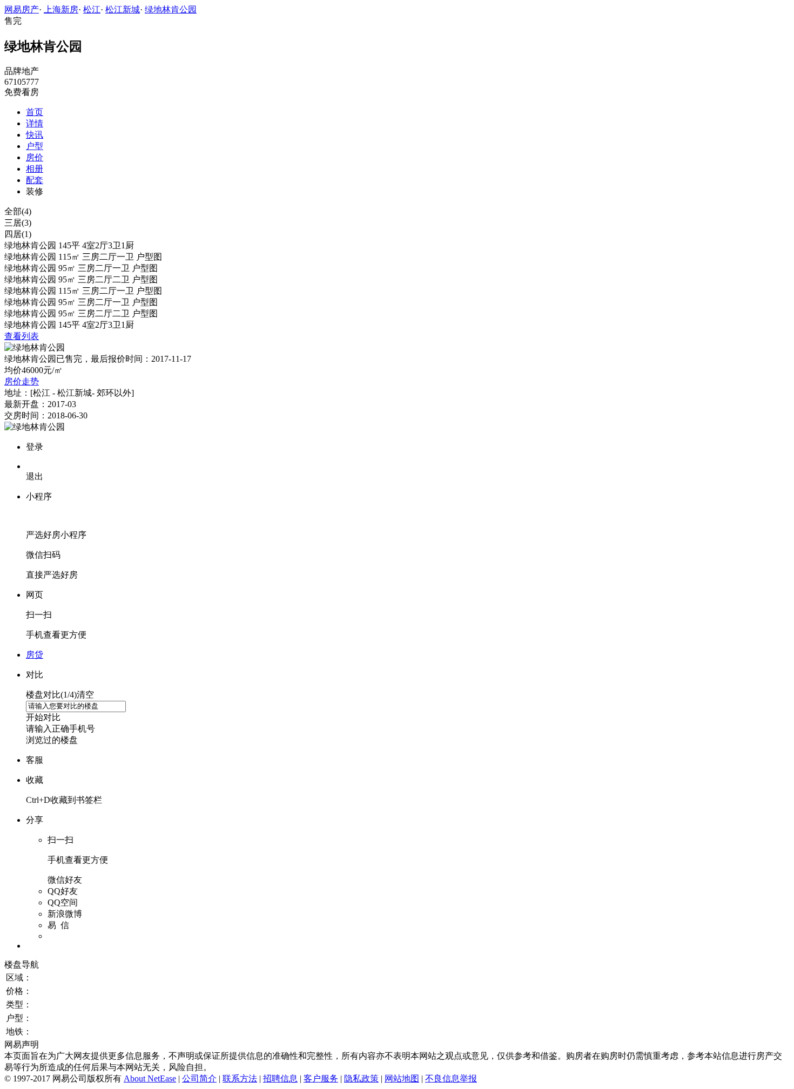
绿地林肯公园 (171, 9)
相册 (34, 168)
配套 (34, 180)
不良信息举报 (451, 1078)
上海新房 (61, 9)
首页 (34, 112)
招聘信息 (280, 1078)
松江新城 (122, 9)
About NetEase (150, 1078)
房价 (34, 157)
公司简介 (199, 1078)
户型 (34, 146)
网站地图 (402, 1078)
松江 (91, 9)
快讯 (34, 134)
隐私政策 (361, 1078)
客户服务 (321, 1078)
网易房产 (21, 9)
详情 (34, 123)
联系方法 (240, 1078)
